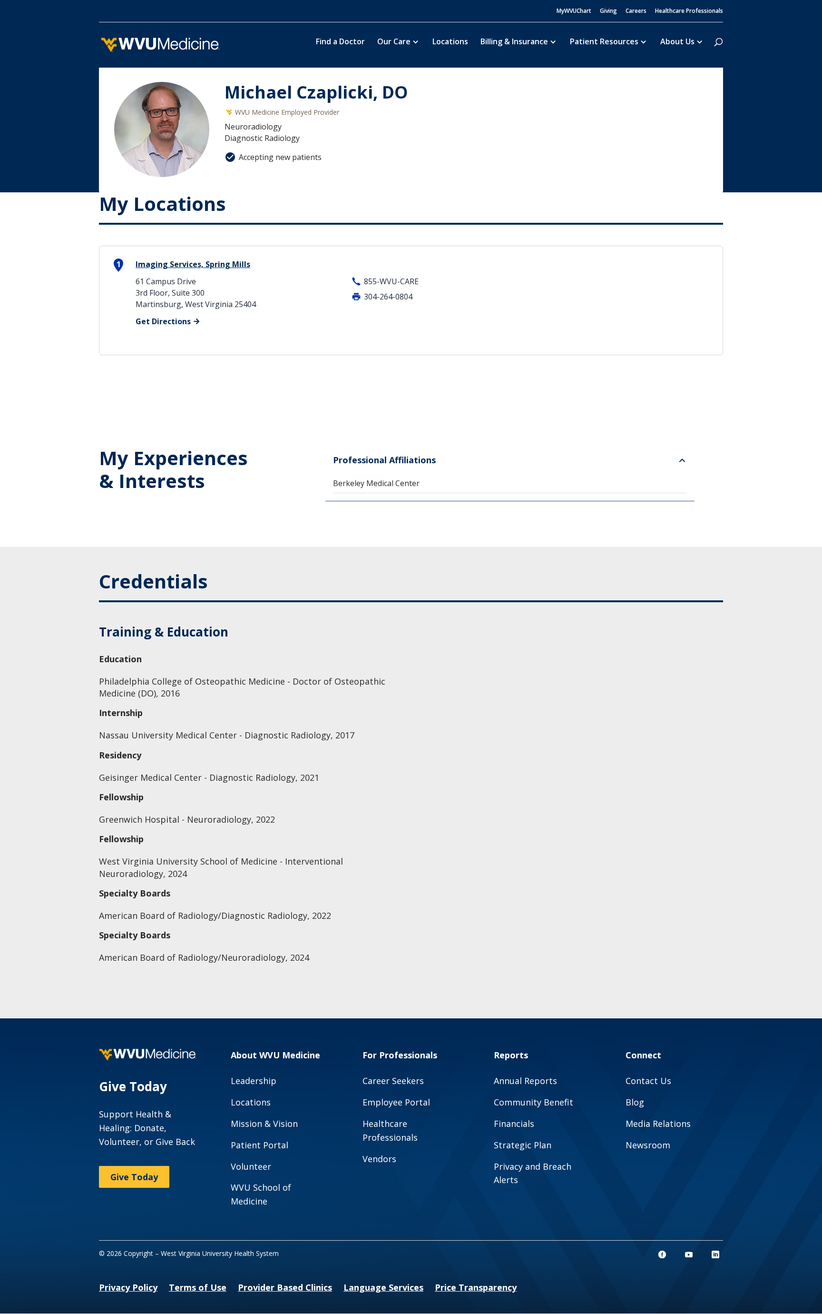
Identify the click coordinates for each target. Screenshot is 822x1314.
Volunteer (251, 1166)
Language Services (383, 1287)
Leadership (253, 1080)
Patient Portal (259, 1145)
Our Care (394, 42)
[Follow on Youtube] (688, 1254)
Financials (514, 1123)
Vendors (379, 1159)
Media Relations (658, 1123)
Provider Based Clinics (285, 1287)
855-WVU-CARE (391, 281)
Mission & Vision (264, 1123)
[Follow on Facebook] (662, 1254)
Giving (608, 11)
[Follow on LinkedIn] (715, 1254)
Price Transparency (476, 1287)
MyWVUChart (574, 11)
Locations (450, 42)
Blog (635, 1102)
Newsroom (648, 1145)
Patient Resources (604, 42)
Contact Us (648, 1080)
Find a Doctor (340, 42)
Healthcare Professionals (689, 11)
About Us (677, 42)
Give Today (134, 1177)
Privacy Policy (128, 1287)
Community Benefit (533, 1102)
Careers (636, 11)
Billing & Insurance (514, 42)
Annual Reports (525, 1080)
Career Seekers (393, 1080)
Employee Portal (396, 1102)
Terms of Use (197, 1287)
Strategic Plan (522, 1145)
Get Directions (163, 321)
